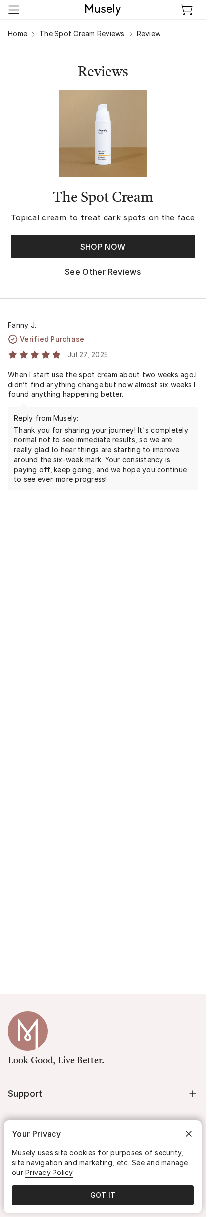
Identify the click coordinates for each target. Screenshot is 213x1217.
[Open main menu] (14, 9)
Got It (103, 1195)
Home (17, 33)
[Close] (189, 1134)
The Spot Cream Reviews (82, 33)
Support (25, 1093)
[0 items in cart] (187, 9)
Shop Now (103, 247)
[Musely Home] (103, 10)
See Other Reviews (103, 272)
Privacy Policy (49, 1172)
